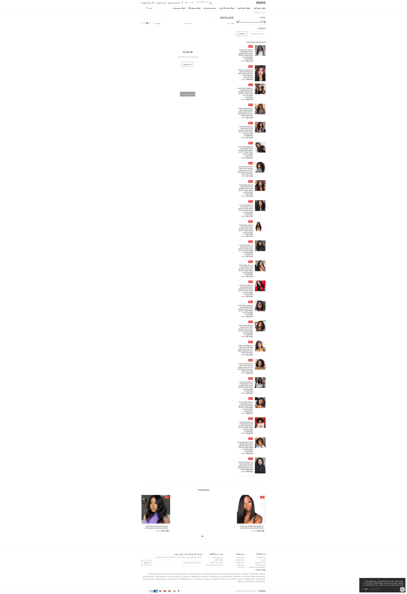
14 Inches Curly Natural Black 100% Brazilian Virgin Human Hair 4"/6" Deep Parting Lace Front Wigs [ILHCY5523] (245, 367)
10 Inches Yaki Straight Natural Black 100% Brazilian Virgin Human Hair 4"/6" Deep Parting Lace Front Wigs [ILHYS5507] (245, 151)
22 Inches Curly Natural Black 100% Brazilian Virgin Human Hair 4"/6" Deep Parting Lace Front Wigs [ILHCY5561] (245, 112)
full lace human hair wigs (181, 573)
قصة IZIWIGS (261, 557)
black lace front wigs (195, 573)
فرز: (232, 23)
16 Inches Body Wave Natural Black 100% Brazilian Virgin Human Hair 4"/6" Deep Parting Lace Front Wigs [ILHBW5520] (246, 249)
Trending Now (203, 490)
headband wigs (195, 576)
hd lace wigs (186, 576)
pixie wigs (240, 581)
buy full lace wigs (168, 573)
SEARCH (242, 33)
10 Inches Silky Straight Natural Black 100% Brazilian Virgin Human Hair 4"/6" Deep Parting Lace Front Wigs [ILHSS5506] (245, 310)
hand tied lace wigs (148, 576)
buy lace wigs (246, 576)
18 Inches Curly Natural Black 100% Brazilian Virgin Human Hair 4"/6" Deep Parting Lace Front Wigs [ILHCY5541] (245, 170)
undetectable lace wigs (186, 579)
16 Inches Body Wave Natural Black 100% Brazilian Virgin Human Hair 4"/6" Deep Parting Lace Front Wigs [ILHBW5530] (246, 209)
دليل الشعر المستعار (174, 3)
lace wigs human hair (225, 573)
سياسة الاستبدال (239, 562)
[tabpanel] (251, 515)
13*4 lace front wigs (173, 579)
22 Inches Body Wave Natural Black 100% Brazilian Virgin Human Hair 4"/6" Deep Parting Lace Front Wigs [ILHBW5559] (246, 54)
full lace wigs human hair (155, 573)
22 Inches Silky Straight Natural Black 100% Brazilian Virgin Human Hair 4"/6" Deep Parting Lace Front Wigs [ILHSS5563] (245, 92)
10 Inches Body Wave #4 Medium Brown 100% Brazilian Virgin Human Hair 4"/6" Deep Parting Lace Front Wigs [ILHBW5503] (245, 446)
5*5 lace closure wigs (175, 576)
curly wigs (241, 579)
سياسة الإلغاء (240, 565)
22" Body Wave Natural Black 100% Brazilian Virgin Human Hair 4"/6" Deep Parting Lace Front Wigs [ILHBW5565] (245, 465)
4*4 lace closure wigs (161, 576)
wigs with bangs (216, 579)
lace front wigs (254, 573)
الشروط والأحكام (261, 565)
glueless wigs (198, 579)
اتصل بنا (263, 560)
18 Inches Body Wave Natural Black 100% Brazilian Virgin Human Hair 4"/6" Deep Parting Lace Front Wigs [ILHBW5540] (246, 189)
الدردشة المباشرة (161, 3)
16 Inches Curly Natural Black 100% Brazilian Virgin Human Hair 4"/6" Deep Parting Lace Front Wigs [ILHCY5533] (245, 349)
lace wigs (262, 573)
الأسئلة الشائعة (218, 560)
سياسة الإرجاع (240, 560)
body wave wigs (260, 579)
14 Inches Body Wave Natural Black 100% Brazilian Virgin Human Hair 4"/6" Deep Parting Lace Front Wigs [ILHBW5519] (246, 386)
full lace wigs (245, 573)
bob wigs (225, 579)
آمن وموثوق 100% (217, 557)
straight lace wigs (260, 581)
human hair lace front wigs (210, 573)
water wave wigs (250, 579)
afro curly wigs (233, 579)
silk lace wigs (237, 576)
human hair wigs (215, 576)
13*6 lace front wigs (161, 579)
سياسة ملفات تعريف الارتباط (214, 565)
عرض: (159, 23)
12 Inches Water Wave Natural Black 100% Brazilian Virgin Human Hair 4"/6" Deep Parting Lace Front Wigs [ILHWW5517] (246, 406)
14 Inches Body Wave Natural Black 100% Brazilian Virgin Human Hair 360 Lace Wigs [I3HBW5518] (156, 527)
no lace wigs (207, 579)
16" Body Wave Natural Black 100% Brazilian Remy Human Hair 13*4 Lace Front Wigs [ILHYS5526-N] (245, 73)
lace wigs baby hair (226, 576)
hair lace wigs (236, 573)
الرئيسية (264, 12)
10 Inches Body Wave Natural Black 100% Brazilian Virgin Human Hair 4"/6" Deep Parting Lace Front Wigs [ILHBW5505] (246, 426)
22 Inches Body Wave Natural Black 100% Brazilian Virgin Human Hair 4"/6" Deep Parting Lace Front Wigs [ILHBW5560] (246, 289)
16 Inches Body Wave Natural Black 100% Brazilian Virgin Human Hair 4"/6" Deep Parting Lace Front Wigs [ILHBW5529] (246, 229)
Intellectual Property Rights (257, 567)
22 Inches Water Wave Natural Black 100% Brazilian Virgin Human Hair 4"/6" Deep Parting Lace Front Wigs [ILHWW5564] (246, 269)
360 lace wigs (205, 576)
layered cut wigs (249, 581)
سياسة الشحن (240, 557)
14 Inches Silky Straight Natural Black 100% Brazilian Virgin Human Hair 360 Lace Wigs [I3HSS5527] (251, 527)
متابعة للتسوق (187, 64)
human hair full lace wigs (258, 576)
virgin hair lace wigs (148, 579)
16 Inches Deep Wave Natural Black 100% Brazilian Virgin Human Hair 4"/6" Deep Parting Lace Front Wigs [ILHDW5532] (246, 131)
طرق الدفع (241, 567)
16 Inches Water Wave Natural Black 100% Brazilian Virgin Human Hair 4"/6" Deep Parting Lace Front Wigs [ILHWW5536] (246, 330)
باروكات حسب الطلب (216, 562)
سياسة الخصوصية (260, 562)
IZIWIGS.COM (261, 2)
